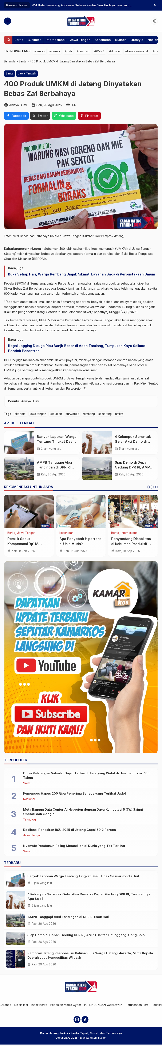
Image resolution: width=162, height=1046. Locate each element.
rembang (89, 414)
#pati (68, 51)
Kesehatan (103, 40)
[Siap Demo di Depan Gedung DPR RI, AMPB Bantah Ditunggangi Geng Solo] (97, 468)
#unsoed (83, 51)
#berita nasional (136, 51)
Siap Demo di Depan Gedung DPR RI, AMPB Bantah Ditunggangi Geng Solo (86, 935)
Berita (19, 40)
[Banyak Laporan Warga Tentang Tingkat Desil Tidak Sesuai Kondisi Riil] (19, 442)
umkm (119, 414)
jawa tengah (38, 414)
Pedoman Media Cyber (65, 1005)
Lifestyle (136, 40)
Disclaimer (21, 1005)
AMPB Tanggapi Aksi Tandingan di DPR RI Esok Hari (54, 467)
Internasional (56, 40)
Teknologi (29, 819)
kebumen (56, 414)
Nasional (154, 40)
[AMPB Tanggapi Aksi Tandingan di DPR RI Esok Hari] (19, 468)
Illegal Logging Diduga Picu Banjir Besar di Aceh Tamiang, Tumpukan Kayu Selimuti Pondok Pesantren (77, 348)
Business (34, 40)
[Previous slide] (149, 487)
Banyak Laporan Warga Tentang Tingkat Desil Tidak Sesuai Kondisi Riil (83, 876)
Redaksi (157, 1005)
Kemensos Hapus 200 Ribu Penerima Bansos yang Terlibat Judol (74, 793)
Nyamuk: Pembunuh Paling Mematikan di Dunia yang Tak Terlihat (74, 846)
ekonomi (20, 414)
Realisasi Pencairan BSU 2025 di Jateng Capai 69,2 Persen (69, 830)
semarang (105, 414)
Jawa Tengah (80, 40)
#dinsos (114, 51)
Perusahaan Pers (137, 1005)
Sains (27, 783)
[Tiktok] (85, 1019)
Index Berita (39, 1005)
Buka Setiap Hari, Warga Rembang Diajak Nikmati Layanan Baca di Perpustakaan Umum (81, 274)
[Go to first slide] (155, 487)
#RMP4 (99, 51)
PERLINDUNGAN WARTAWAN (103, 1005)
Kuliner (120, 40)
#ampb (40, 51)
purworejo (72, 414)
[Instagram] (77, 1019)
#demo (55, 51)
